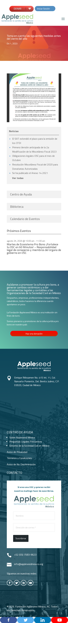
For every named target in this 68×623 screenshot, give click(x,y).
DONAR (18, 8)
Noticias (14, 131)
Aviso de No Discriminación (21, 464)
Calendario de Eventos (25, 218)
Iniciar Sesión (43, 8)
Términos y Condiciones (19, 458)
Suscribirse (20, 538)
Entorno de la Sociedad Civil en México (29, 446)
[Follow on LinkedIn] (23, 583)
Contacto (14, 472)
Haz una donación (34, 333)
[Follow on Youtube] (30, 583)
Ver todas (17, 178)
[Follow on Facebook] (9, 583)
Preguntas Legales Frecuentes (25, 441)
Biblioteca (17, 206)
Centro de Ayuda (21, 194)
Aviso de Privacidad (17, 452)
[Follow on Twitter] (16, 583)
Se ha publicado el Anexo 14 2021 (30, 173)
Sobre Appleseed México (22, 437)
